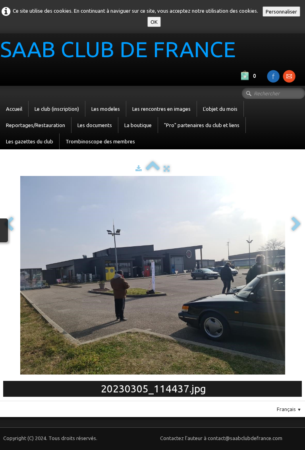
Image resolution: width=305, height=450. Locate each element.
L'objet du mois (220, 109)
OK (154, 22)
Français (289, 409)
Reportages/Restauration (35, 125)
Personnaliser (281, 11)
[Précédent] (8, 224)
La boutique (138, 125)
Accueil (14, 109)
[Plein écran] (167, 168)
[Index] (152, 168)
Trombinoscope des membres (100, 141)
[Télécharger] (138, 168)
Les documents (94, 125)
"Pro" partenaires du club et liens (201, 125)
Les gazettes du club (29, 141)
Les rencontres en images (161, 109)
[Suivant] (296, 224)
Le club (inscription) (57, 109)
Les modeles (105, 109)
